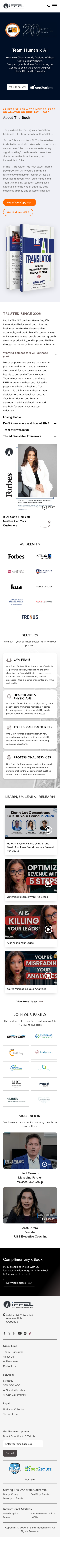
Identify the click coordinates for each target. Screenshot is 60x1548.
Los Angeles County (13, 1498)
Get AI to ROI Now (17, 87)
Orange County (10, 1494)
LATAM (34, 1517)
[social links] (4, 1333)
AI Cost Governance (14, 1394)
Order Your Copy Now (19, 202)
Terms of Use (10, 1414)
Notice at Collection (14, 1409)
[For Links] (14, 5)
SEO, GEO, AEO (11, 1385)
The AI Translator (13, 1352)
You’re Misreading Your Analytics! (26, 988)
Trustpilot (30, 1479)
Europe (6, 1517)
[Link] (16, 556)
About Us (8, 1356)
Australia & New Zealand (43, 1513)
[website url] (18, 1304)
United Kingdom (11, 1513)
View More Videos (27, 1001)
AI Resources (10, 1361)
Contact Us (9, 1366)
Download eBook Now (19, 1282)
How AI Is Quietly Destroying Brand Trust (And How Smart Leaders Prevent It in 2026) (30, 847)
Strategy (8, 1380)
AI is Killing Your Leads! (20, 943)
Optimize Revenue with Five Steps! (27, 896)
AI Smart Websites (14, 1390)
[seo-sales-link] (38, 1468)
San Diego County (40, 1494)
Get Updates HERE (18, 212)
